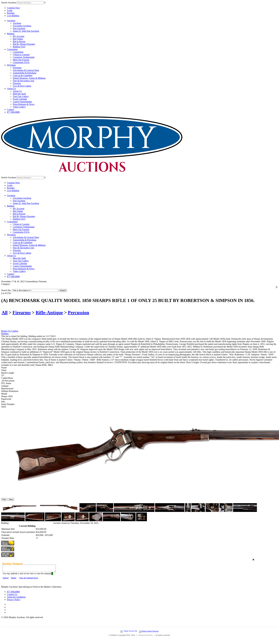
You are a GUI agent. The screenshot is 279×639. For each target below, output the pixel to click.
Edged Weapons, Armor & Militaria (29, 78)
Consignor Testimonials (23, 57)
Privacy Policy (13, 599)
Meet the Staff (19, 94)
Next (11, 499)
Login (9, 10)
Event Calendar (20, 99)
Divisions (11, 65)
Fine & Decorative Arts (23, 80)
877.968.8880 (13, 112)
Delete (13, 578)
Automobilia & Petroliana (24, 73)
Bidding (10, 33)
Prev (4, 499)
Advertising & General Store (26, 70)
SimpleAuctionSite (145, 635)
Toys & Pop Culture (22, 86)
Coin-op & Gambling (22, 75)
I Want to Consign (21, 54)
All (5, 312)
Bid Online (18, 39)
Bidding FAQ (19, 46)
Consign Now (13, 8)
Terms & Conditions (16, 597)
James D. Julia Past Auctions (26, 31)
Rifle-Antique (49, 312)
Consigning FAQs (21, 62)
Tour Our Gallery (21, 96)
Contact (10, 109)
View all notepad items (28, 578)
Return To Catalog (9, 331)
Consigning (12, 49)
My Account (18, 36)
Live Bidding (13, 15)
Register (11, 13)
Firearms (17, 83)
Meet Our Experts (21, 60)
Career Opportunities (22, 101)
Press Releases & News (23, 104)
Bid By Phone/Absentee (24, 44)
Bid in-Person (19, 41)
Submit (6, 578)
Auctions (11, 20)
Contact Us (12, 594)
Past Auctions (19, 28)
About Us (11, 88)
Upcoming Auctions (22, 26)
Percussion (78, 312)
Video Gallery (19, 107)
